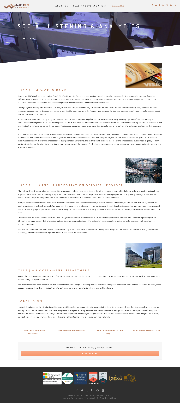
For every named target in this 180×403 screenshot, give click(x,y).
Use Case (118, 5)
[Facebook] (77, 391)
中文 (96, 398)
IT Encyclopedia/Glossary (108, 398)
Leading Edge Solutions (90, 5)
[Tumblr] (87, 391)
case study (28, 39)
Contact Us (108, 395)
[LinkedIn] (92, 391)
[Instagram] (97, 391)
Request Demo (90, 353)
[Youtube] (103, 391)
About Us (61, 5)
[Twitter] (82, 391)
